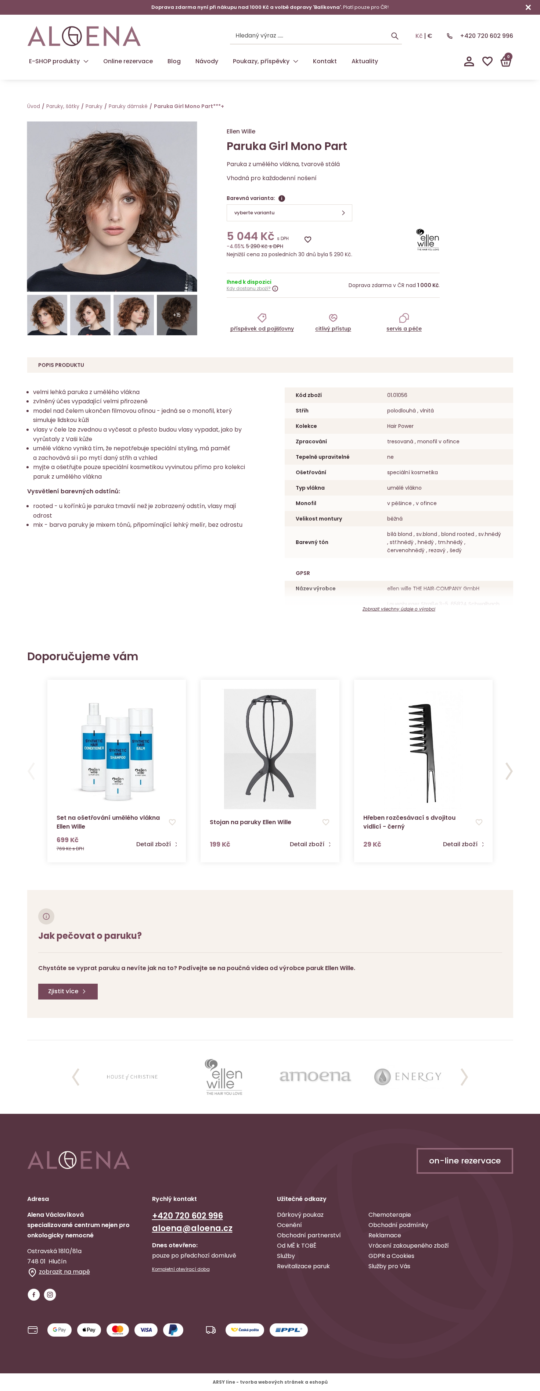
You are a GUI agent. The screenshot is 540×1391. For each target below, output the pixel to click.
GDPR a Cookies (391, 1256)
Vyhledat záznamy (395, 36)
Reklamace (384, 1235)
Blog (174, 61)
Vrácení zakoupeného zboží (408, 1245)
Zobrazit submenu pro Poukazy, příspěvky (295, 61)
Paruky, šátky (62, 106)
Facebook (33, 1294)
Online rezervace (128, 61)
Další (509, 771)
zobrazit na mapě (64, 1271)
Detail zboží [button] (153, 844)
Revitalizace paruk (303, 1266)
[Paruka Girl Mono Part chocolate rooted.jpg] (47, 315)
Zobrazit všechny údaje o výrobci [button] (399, 609)
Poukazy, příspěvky (261, 61)
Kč (419, 36)
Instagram (50, 1294)
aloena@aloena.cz (192, 1228)
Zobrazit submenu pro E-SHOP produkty (86, 61)
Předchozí (31, 771)
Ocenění (289, 1225)
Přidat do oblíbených (307, 239)
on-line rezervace (465, 1160)
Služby (286, 1256)
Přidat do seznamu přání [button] (172, 822)
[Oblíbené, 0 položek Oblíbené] (487, 61)
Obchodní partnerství (309, 1235)
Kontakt (325, 61)
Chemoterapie (389, 1215)
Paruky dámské (128, 106)
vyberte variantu (254, 212)
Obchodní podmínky (398, 1225)
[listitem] (262, 322)
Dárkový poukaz (300, 1215)
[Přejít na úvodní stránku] (84, 36)
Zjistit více (63, 991)
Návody (206, 61)
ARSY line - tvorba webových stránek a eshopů (270, 1382)
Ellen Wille (241, 131)
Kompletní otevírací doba (181, 1269)
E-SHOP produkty (54, 61)
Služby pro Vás (389, 1266)
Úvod (33, 106)
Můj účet (469, 61)
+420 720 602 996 (486, 36)
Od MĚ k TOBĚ (296, 1245)
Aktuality (365, 61)
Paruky (94, 106)
